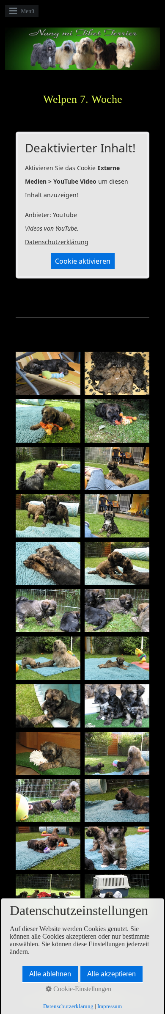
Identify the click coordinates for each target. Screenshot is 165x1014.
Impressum (109, 1006)
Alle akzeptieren (111, 974)
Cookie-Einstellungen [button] (81, 988)
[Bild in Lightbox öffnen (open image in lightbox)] (48, 373)
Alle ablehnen (50, 974)
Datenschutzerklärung (56, 242)
